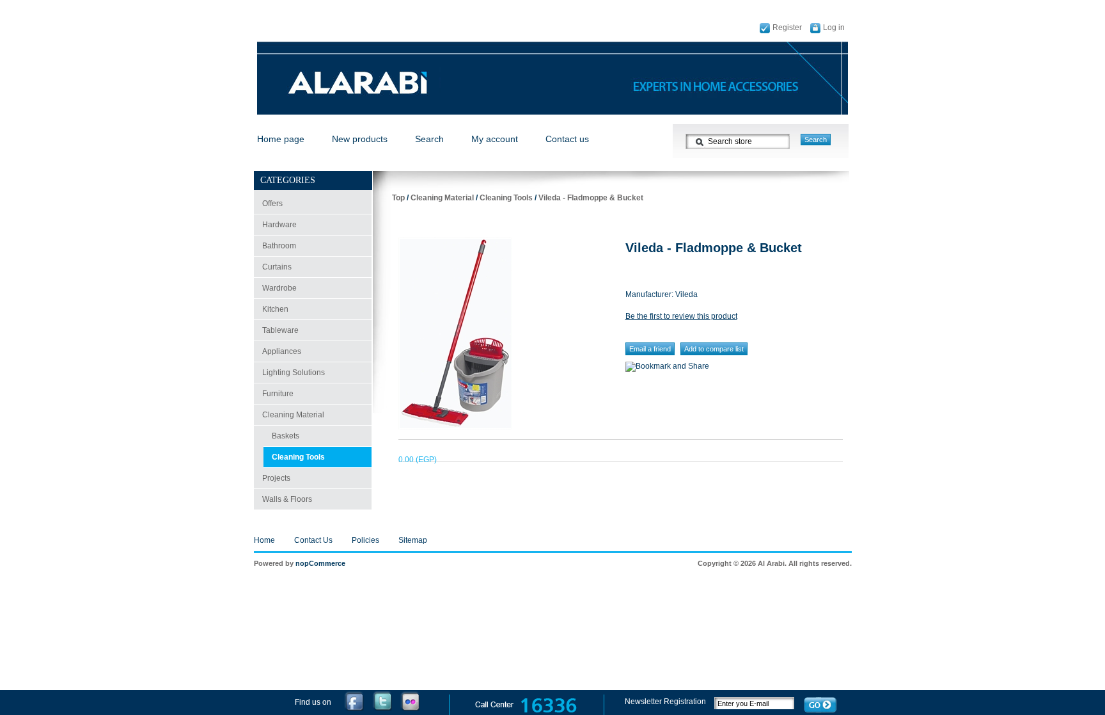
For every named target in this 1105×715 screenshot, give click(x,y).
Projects (276, 478)
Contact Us (313, 540)
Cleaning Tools (298, 457)
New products (360, 139)
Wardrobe (279, 288)
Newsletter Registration (666, 701)
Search (429, 139)
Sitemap (412, 540)
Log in (834, 27)
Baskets (285, 435)
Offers (272, 203)
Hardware (279, 224)
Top (398, 197)
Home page (280, 139)
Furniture (278, 393)
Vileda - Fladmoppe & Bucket (590, 197)
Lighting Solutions (293, 372)
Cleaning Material (293, 414)
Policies (365, 540)
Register (787, 27)
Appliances (281, 351)
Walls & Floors (287, 499)
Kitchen (275, 309)
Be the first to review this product (681, 316)
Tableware (280, 330)
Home (264, 540)
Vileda (686, 294)
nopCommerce (320, 563)
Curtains (277, 266)
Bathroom (279, 245)
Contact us (567, 139)
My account (494, 139)
